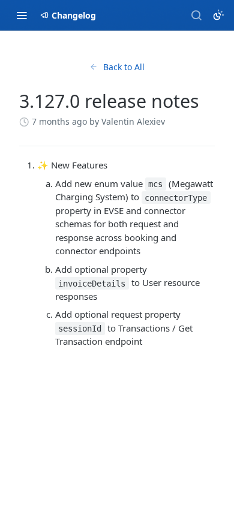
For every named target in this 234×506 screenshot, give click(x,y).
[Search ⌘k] (196, 15)
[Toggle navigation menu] (21, 15)
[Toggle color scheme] (218, 15)
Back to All (124, 67)
